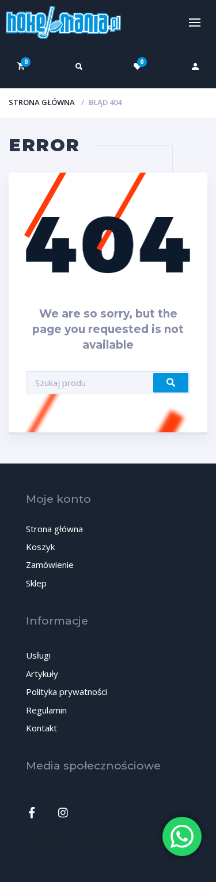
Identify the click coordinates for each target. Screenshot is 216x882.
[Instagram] (63, 812)
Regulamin (46, 710)
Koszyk (40, 546)
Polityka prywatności (66, 691)
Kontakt (41, 728)
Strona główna (42, 102)
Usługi (38, 655)
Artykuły (42, 673)
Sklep (36, 583)
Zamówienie (50, 564)
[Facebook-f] (31, 812)
